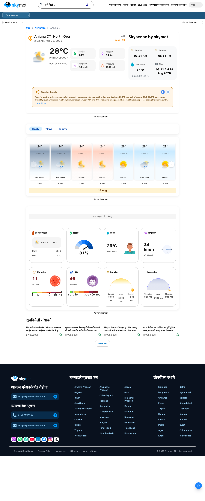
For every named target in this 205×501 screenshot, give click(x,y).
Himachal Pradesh (129, 399)
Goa (28, 27)
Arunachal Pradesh (104, 388)
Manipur (128, 411)
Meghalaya (80, 414)
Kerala (127, 406)
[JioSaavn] (26, 439)
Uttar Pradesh (106, 433)
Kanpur (162, 414)
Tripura (78, 430)
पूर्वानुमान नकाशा (115, 4)
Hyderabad (185, 392)
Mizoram (104, 417)
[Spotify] (19, 439)
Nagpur (183, 414)
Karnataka (104, 406)
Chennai (162, 397)
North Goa (40, 27)
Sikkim (77, 425)
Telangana (129, 428)
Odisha (78, 419)
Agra (160, 430)
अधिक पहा (102, 343)
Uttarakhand (130, 433)
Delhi (182, 387)
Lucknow (184, 408)
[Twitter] (56, 439)
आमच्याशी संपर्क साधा (178, 4)
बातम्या (125, 4)
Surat (182, 425)
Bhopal (183, 419)
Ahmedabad (185, 403)
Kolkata (183, 397)
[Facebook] (44, 439)
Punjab (103, 422)
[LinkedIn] (38, 439)
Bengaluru (163, 392)
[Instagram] (50, 439)
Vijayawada (185, 435)
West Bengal (80, 435)
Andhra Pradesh (82, 387)
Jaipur (161, 408)
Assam (127, 387)
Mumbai (162, 387)
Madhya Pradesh (83, 408)
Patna (161, 425)
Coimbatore (185, 430)
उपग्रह (133, 4)
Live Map (142, 4)
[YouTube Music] (32, 439)
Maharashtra (106, 411)
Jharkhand (80, 403)
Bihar (77, 397)
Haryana (103, 400)
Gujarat (78, 392)
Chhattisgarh (106, 395)
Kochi (161, 435)
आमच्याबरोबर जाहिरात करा (159, 4)
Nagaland (129, 417)
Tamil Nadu (105, 428)
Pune (161, 403)
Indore (161, 419)
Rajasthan (129, 422)
